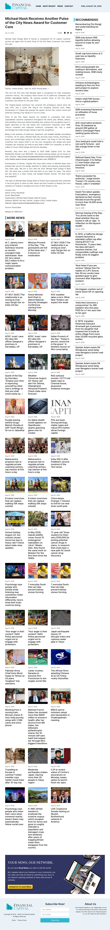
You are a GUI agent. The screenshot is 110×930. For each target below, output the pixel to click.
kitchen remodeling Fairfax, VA (18, 98)
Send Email (15, 195)
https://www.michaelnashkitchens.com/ (28, 203)
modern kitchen (54, 134)
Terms (14, 920)
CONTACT (69, 6)
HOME (38, 6)
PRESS (60, 6)
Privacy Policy (22, 920)
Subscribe (55, 920)
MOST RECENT (49, 6)
